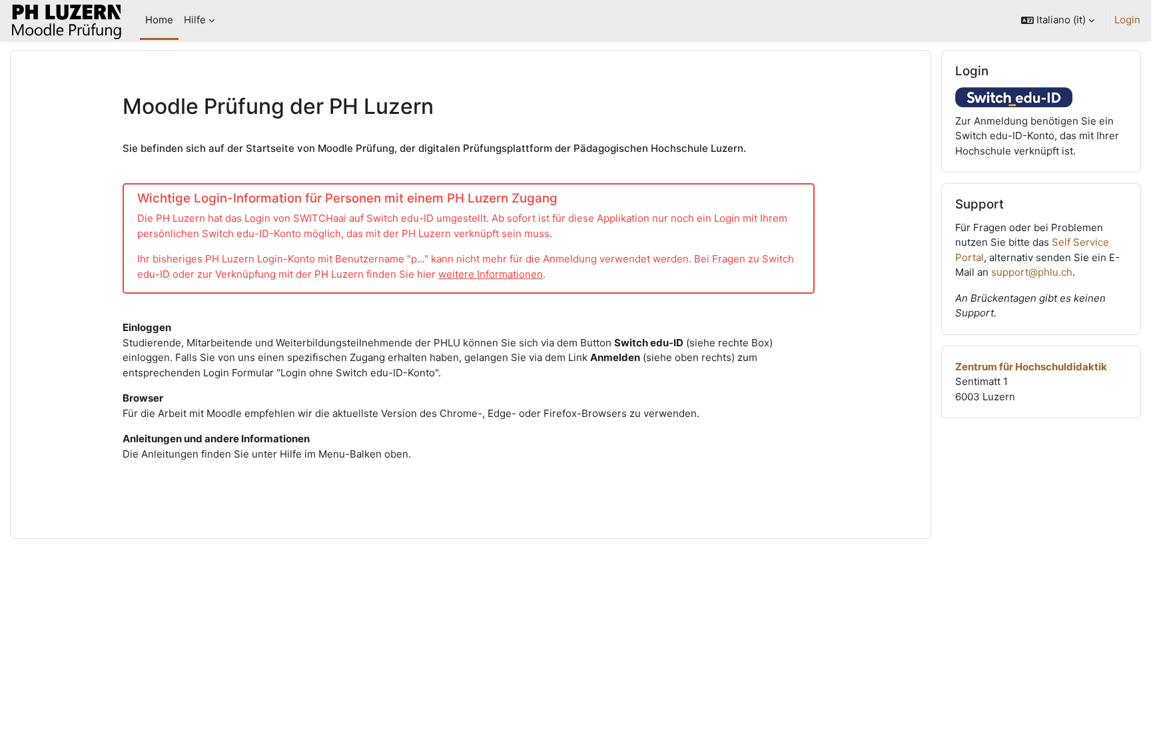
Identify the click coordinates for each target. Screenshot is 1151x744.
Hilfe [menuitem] (195, 19)
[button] (1057, 20)
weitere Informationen (490, 274)
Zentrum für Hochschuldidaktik (1031, 366)
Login (1127, 19)
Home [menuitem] (159, 19)
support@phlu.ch (1031, 272)
